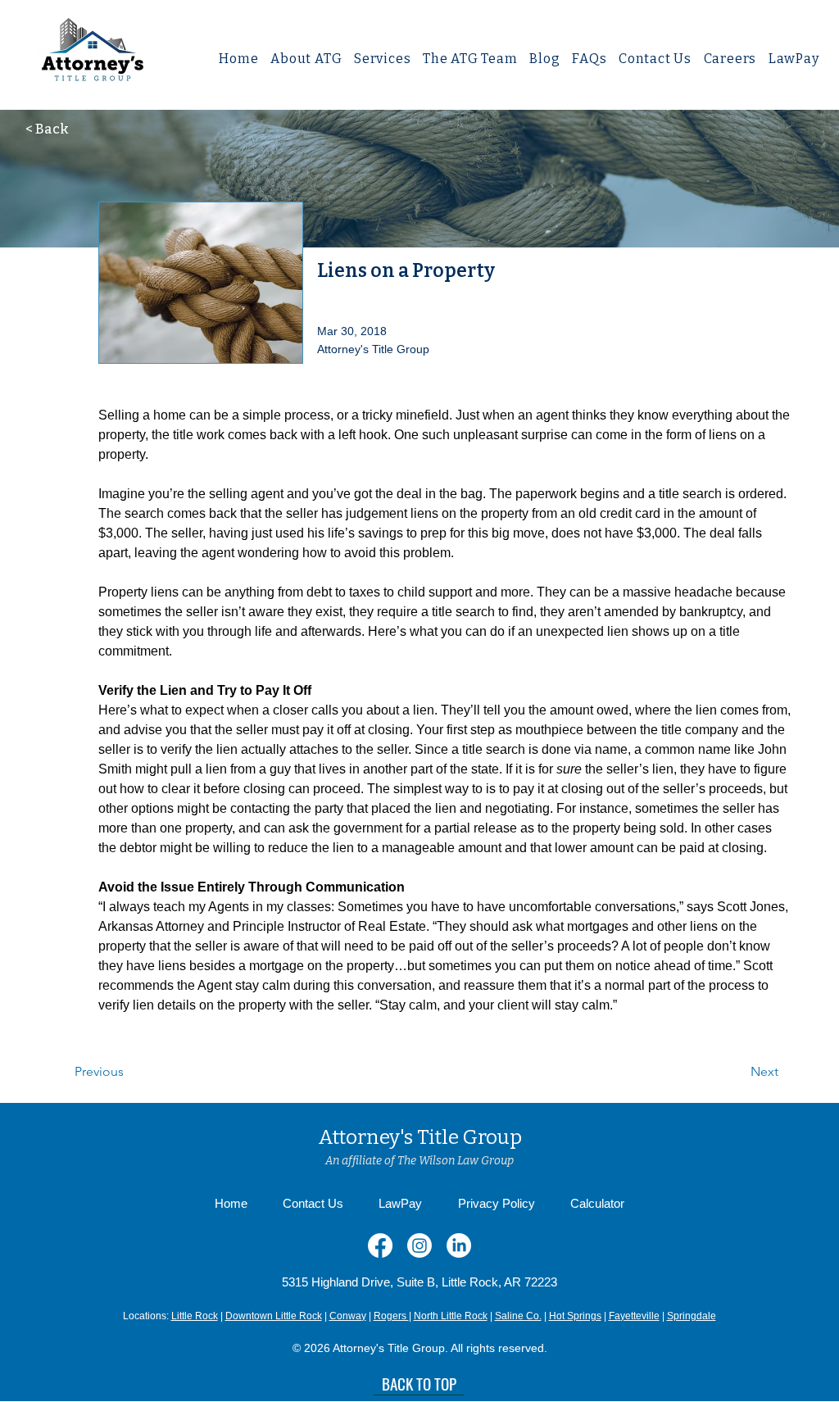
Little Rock (194, 1316)
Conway (347, 1316)
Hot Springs (575, 1316)
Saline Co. (518, 1316)
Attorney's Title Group (420, 1137)
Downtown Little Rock (273, 1316)
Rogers (391, 1316)
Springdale (691, 1316)
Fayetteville (634, 1316)
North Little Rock (451, 1316)
